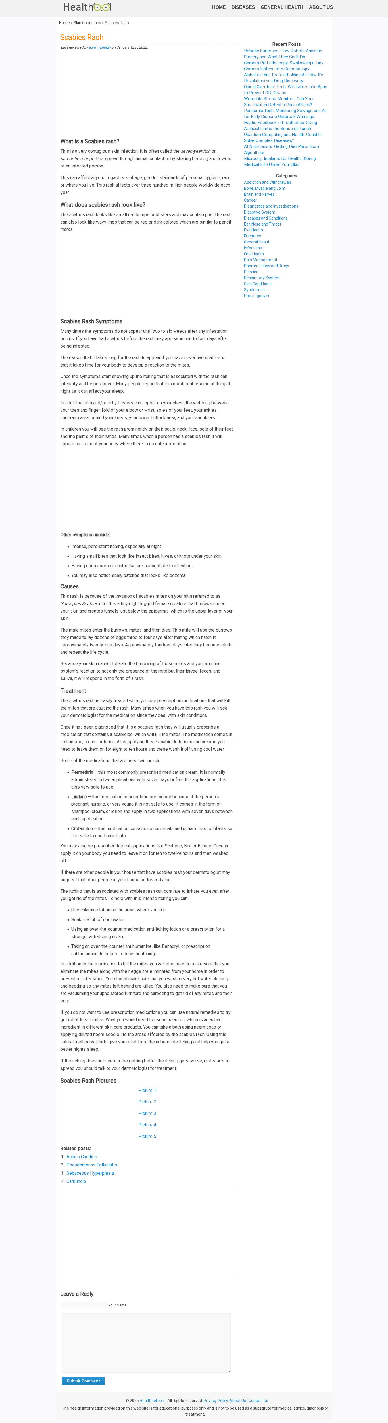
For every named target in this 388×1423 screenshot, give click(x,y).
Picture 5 (147, 1136)
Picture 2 (147, 1102)
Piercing (251, 272)
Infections (253, 248)
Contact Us (258, 1400)
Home (219, 7)
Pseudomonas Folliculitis (91, 1165)
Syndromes (254, 290)
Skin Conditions (87, 22)
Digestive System (259, 212)
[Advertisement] (148, 94)
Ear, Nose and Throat (262, 224)
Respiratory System (261, 278)
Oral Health (254, 254)
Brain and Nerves (259, 194)
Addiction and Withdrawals (268, 182)
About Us (321, 7)
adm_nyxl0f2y (100, 47)
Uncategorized (257, 295)
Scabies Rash (82, 37)
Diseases (243, 7)
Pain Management (260, 260)
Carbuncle (76, 1181)
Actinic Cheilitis (81, 1156)
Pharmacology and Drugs (266, 266)
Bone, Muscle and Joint (264, 188)
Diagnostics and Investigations (271, 206)
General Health (282, 7)
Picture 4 (147, 1125)
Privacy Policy (216, 1400)
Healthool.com (153, 1400)
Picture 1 (147, 1090)
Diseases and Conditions (266, 218)
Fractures (252, 236)
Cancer (250, 200)
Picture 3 (147, 1113)
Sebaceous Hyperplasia (90, 1173)
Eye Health (253, 230)
